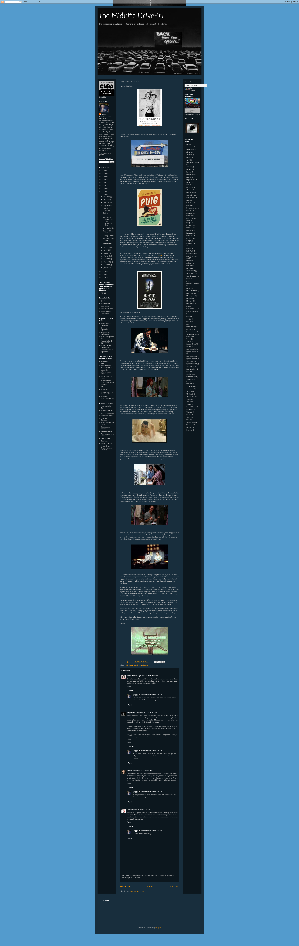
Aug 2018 (107, 247)
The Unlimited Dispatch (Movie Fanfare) (106, 448)
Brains (188, 177)
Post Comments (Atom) (136, 891)
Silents (188, 341)
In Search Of (190, 271)
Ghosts (188, 246)
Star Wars (104, 389)
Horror (188, 266)
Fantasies (189, 233)
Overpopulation (191, 311)
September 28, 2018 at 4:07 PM (139, 809)
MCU (188, 288)
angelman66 (131, 712)
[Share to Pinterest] (164, 662)
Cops (188, 200)
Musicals (189, 301)
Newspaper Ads (191, 309)
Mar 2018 (107, 262)
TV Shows (189, 386)
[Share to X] (159, 662)
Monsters (189, 293)
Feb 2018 (107, 265)
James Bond (190, 273)
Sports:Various (191, 369)
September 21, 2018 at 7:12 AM (146, 712)
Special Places (191, 344)
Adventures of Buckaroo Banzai (106, 366)
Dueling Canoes (108, 236)
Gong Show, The (106, 376)
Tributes (189, 402)
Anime (188, 157)
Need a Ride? (107, 243)
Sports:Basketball (192, 352)
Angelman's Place (107, 410)
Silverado (104, 387)
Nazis (188, 306)
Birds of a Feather (106, 214)
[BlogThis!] (157, 662)
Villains (188, 412)
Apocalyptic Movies (192, 162)
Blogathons (132, 665)
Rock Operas (190, 327)
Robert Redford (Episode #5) (106, 342)
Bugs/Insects (190, 180)
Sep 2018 (107, 206)
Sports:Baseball (191, 349)
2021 (103, 185)
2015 (103, 277)
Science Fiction (191, 332)
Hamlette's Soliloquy (104, 419)
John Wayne (105, 301)
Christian (189, 190)
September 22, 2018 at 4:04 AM (151, 695)
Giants (188, 248)
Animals (189, 155)
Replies (131, 691)
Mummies (189, 298)
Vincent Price (105, 314)
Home (150, 886)
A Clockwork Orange (105, 362)
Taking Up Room (106, 443)
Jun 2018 (107, 253)
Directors (189, 205)
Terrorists (189, 391)
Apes (188, 160)
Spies (188, 346)
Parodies (189, 314)
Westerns (189, 425)
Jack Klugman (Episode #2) (105, 329)
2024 (103, 176)
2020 (103, 188)
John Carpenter (191, 276)
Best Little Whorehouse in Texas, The (106, 372)
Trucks (188, 404)
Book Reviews (191, 174)
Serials (188, 339)
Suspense (189, 379)
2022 (103, 182)
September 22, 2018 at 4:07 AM (151, 792)
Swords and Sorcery (190, 383)
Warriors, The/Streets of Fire (107, 397)
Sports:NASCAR (191, 364)
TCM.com (159, 255)
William (129, 771)
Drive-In (189, 216)
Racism (188, 321)
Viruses (188, 414)
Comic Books (190, 198)
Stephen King (190, 374)
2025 (103, 173)
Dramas (139, 665)
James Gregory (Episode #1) (106, 324)
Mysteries (189, 303)
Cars (187, 185)
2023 (103, 179)
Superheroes (190, 377)
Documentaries (191, 208)
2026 (103, 170)
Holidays (189, 263)
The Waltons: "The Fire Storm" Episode (107, 393)
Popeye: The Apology (107, 209)
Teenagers (190, 389)
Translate (192, 90)
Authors (189, 167)
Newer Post (125, 886)
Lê (128, 809)
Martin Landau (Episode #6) (106, 346)
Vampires (189, 409)
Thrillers (189, 394)
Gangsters (189, 243)
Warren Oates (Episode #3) (105, 333)
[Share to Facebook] (161, 662)
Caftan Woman (132, 676)
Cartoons (189, 187)
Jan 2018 (107, 268)
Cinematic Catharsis (107, 416)
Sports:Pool (190, 366)
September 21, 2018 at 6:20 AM (148, 676)
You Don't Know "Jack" (108, 239)
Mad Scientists (191, 291)
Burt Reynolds (105, 303)
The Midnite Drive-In (131, 16)
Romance (189, 329)
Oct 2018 (107, 203)
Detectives (189, 203)
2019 (103, 191)
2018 (103, 194)
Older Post (174, 886)
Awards (189, 169)
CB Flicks (189, 182)
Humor (188, 268)
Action (188, 144)
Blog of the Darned (107, 413)
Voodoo (189, 417)
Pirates (188, 316)
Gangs (188, 241)
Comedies (189, 195)
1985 (126, 665)
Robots (188, 324)
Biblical (188, 172)
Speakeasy (104, 441)
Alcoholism (190, 149)
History (188, 260)
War (187, 420)
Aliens (188, 152)
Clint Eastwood (106, 311)
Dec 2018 (107, 197)
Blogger (158, 928)
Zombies (189, 430)
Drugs (188, 223)
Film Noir (189, 235)
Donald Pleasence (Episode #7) (107, 351)
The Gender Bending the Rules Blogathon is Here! (108, 221)
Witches (189, 427)
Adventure (189, 147)
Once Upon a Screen (105, 428)
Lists (187, 281)
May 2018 (107, 256)
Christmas (189, 192)
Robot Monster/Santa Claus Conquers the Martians (107, 381)
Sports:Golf (190, 361)
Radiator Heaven (106, 431)
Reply (129, 686)
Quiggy (135, 695)
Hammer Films (191, 253)
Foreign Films (190, 238)
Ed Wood (189, 228)
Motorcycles (190, 296)
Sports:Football (191, 359)
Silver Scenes (105, 438)
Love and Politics (108, 228)
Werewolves (190, 422)
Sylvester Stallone (107, 309)
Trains (188, 399)
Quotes (188, 319)
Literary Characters (192, 284)
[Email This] (155, 662)
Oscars (145, 665)
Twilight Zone (191, 407)
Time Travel (190, 396)
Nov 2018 (107, 200)
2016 (103, 274)
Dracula (189, 210)
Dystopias (189, 225)
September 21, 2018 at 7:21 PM (143, 771)
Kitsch (188, 278)
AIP (102, 293)
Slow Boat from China (108, 232)
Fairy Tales (189, 230)
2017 (103, 271)
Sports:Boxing (191, 356)
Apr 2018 (107, 259)
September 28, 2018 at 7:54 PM (151, 831)
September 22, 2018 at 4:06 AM (151, 750)
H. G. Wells (189, 251)
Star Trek (189, 371)
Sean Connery (105, 306)
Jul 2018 (106, 250)
